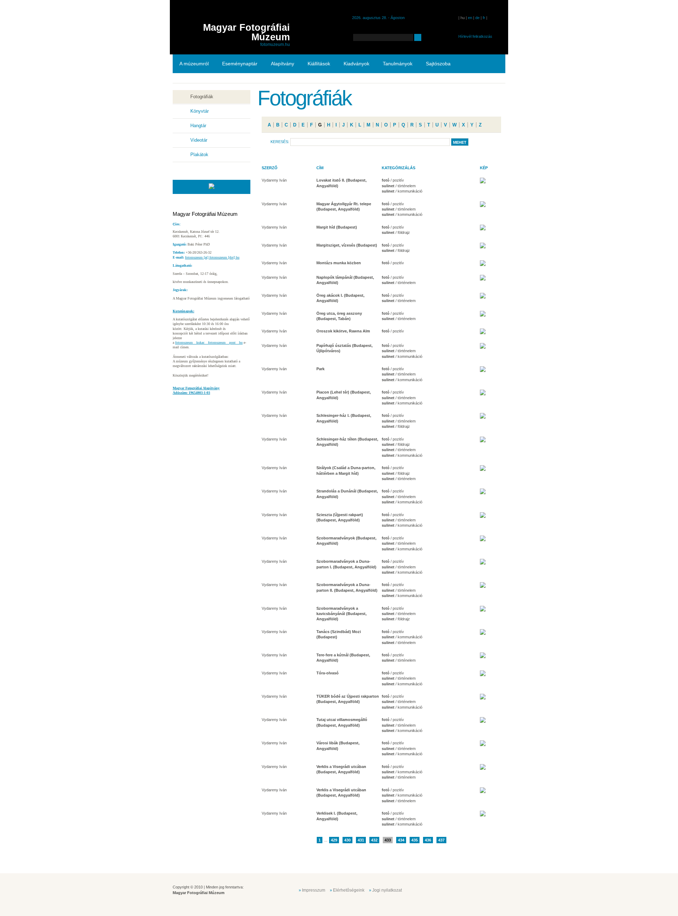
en (470, 18)
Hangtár (198, 125)
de (477, 18)
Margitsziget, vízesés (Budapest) (346, 245)
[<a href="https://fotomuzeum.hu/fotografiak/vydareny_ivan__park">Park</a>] (483, 370)
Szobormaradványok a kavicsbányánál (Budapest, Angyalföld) (341, 613)
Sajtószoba (438, 63)
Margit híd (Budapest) (336, 227)
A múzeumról (194, 63)
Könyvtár (199, 111)
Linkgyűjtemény (196, 82)
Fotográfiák (201, 96)
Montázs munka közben (338, 263)
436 (428, 840)
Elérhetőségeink (348, 890)
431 (361, 840)
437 (441, 840)
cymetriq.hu (490, 889)
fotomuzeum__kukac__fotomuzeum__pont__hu (209, 342)
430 (347, 840)
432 (374, 840)
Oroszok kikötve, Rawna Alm (343, 331)
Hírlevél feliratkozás (475, 36)
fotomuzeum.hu (275, 44)
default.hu (455, 889)
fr (484, 18)
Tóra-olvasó (327, 673)
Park (320, 369)
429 (334, 840)
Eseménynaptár (239, 63)
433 (388, 840)
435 (414, 840)
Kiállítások (319, 63)
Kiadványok (356, 63)
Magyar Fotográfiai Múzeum (246, 32)
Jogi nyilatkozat (387, 890)
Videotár (198, 140)
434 (401, 840)
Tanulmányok (397, 63)
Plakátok (199, 154)
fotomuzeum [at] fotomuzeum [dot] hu (212, 257)
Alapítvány (282, 63)
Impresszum (313, 890)
